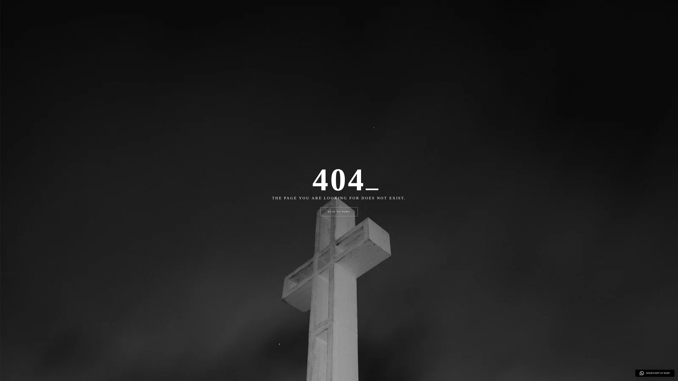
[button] (654, 373)
